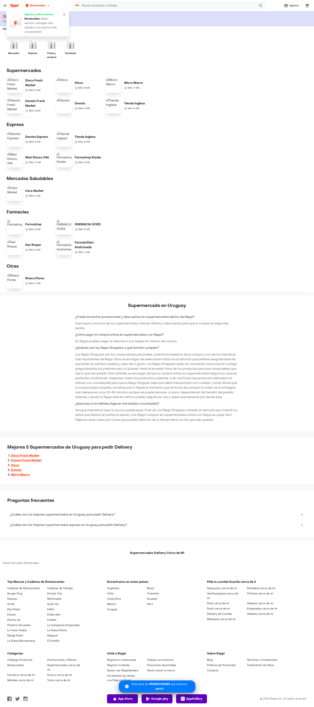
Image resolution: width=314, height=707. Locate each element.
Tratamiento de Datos (260, 665)
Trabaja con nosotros (160, 660)
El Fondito (53, 641)
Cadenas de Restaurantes (23, 588)
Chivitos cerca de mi (260, 593)
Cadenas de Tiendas (60, 588)
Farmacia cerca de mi (21, 675)
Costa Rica (114, 599)
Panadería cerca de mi (261, 588)
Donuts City (54, 593)
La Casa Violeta (17, 630)
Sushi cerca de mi (218, 608)
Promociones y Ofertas (62, 660)
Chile (110, 593)
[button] (38, 5)
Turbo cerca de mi (58, 680)
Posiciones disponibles (161, 665)
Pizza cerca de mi (218, 603)
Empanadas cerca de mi (262, 608)
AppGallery (194, 699)
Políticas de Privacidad (221, 665)
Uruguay (112, 609)
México (111, 604)
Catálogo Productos (19, 660)
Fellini (50, 609)
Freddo (51, 620)
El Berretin (54, 614)
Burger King (14, 593)
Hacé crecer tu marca (161, 670)
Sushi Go (53, 604)
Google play (159, 699)
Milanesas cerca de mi (221, 619)
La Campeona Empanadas (63, 625)
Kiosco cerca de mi (59, 675)
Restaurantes (15, 665)
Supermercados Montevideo (21, 563)
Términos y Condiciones (262, 660)
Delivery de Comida (219, 614)
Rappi (6, 21)
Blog (210, 660)
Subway (12, 599)
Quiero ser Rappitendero (123, 670)
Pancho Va (13, 620)
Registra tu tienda (118, 665)
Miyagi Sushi (15, 635)
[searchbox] (168, 5)
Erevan (11, 614)
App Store (125, 699)
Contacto (213, 670)
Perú (150, 604)
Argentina (113, 588)
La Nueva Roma (57, 630)
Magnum (52, 635)
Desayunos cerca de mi (222, 588)
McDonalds (54, 599)
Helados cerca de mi (260, 603)
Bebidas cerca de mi (20, 680)
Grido (11, 604)
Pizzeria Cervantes (19, 625)
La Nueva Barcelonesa (21, 641)
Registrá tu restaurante (121, 660)
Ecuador (152, 599)
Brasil (150, 588)
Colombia (153, 593)
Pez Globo (13, 609)
